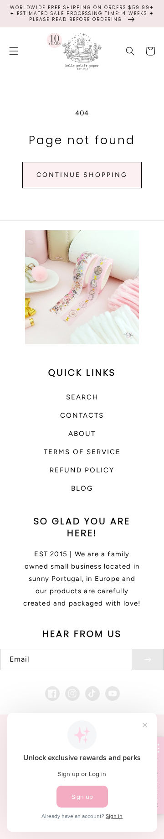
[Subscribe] (148, 659)
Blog (82, 488)
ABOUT (82, 434)
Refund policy (82, 470)
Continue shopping (82, 175)
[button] (14, 51)
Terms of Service (82, 452)
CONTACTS (82, 415)
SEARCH (82, 397)
